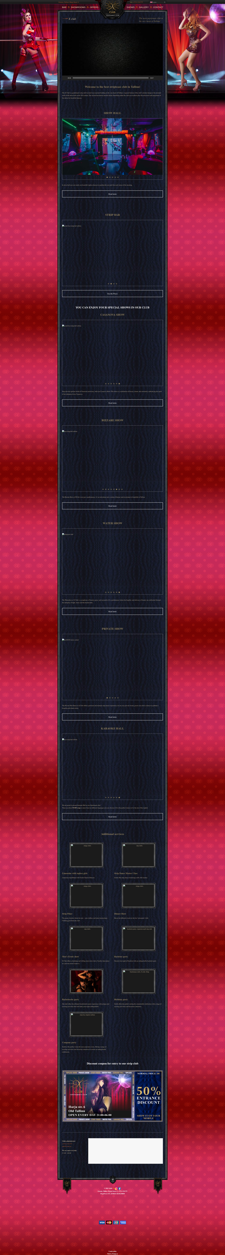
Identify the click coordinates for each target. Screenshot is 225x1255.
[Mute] (156, 78)
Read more (113, 194)
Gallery (144, 7)
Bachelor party (121, 956)
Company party (69, 1042)
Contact (158, 7)
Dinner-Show (120, 913)
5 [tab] (118, 177)
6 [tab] (119, 383)
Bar (64, 7)
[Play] (65, 78)
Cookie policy (113, 1251)
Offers (94, 7)
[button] (112, 52)
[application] (112, 52)
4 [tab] (115, 177)
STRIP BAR (112, 215)
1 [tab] (107, 177)
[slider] (110, 77)
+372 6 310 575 (138, 2)
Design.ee (115, 1254)
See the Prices (112, 293)
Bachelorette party (70, 999)
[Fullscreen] (160, 78)
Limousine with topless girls (74, 873)
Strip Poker (67, 913)
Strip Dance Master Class (125, 873)
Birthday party (121, 999)
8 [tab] (122, 489)
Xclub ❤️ (112, 9)
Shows (131, 7)
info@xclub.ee (66, 1146)
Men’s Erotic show (70, 956)
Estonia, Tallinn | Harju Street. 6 (69, 2)
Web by (109, 1254)
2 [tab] (110, 177)
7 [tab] (119, 489)
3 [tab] (112, 177)
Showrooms (78, 7)
